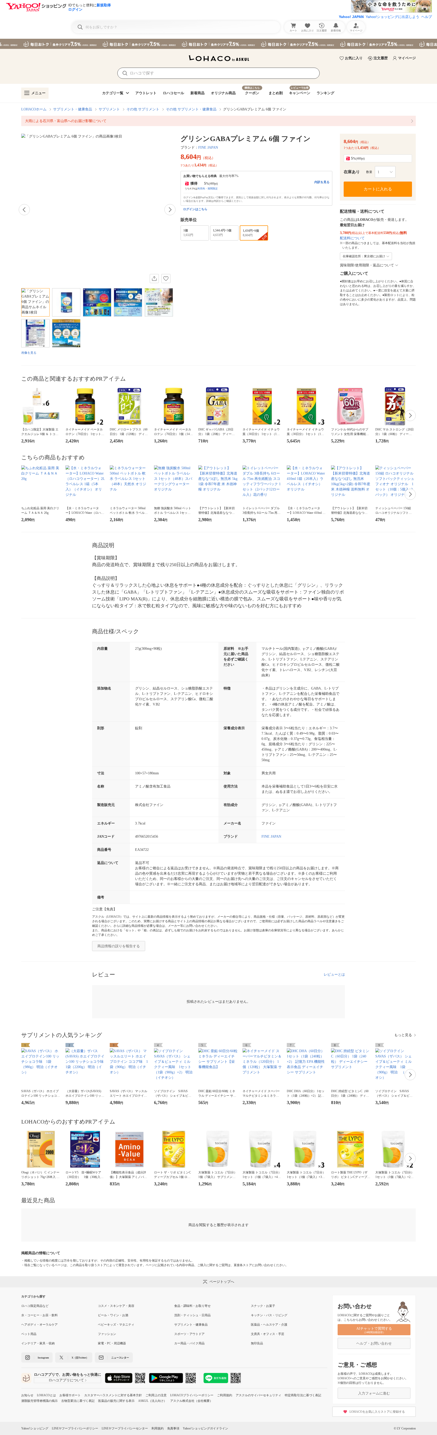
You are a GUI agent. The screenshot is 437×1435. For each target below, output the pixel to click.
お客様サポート (70, 1395)
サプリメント (109, 109)
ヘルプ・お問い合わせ (374, 1343)
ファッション (107, 1333)
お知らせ (27, 1395)
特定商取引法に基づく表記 (303, 1395)
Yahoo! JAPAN (351, 17)
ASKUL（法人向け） (152, 1401)
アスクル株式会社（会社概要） (191, 1401)
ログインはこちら (195, 209)
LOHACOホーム (34, 109)
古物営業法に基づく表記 (78, 1401)
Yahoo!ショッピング (34, 1428)
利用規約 (157, 1428)
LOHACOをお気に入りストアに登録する (377, 1411)
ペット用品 (28, 1333)
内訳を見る (322, 182)
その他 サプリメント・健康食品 (191, 109)
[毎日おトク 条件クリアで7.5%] (218, 44)
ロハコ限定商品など (35, 1305)
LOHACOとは (46, 1395)
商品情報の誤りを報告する (118, 946)
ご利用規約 (224, 1395)
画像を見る (28, 353)
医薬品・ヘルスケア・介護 (269, 1324)
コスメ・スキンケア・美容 (116, 1305)
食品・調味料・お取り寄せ (192, 1305)
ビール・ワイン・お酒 (113, 1315)
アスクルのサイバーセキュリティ (258, 1395)
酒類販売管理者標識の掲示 (39, 1401)
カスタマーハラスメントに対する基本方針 (113, 1395)
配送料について (352, 238)
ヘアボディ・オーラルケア (39, 1324)
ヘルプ (426, 17)
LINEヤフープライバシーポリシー (75, 1428)
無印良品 (257, 1343)
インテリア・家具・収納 (38, 1343)
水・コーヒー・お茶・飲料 (39, 1315)
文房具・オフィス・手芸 (267, 1333)
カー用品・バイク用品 (189, 1343)
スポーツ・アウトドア (189, 1333)
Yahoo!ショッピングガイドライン (205, 1428)
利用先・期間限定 (208, 188)
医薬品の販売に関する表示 (116, 1401)
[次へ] (170, 209)
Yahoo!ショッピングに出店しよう (392, 17)
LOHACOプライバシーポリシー (191, 1395)
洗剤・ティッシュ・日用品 (192, 1315)
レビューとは (334, 974)
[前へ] (24, 209)
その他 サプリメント (142, 109)
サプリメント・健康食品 (72, 109)
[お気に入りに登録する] (165, 278)
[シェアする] (154, 278)
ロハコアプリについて (66, 1380)
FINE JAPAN (208, 147)
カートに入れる (378, 189)
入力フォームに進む (374, 1393)
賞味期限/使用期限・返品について (367, 265)
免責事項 (173, 1428)
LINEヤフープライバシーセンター (125, 1428)
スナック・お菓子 (263, 1305)
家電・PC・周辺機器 (112, 1343)
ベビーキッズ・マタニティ (116, 1324)
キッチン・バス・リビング (269, 1315)
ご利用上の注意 (156, 1395)
